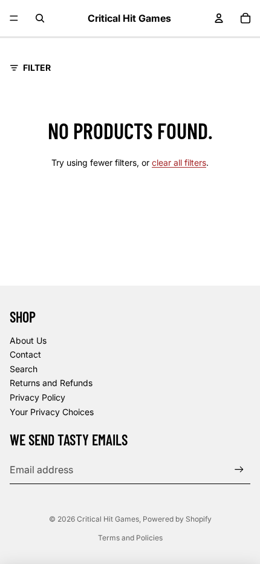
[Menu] (14, 18)
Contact (25, 354)
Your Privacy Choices (52, 412)
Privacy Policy (37, 397)
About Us (28, 340)
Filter (37, 67)
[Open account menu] (219, 18)
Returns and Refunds (51, 383)
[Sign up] (239, 469)
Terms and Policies (130, 537)
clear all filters (179, 162)
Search (23, 369)
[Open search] (40, 18)
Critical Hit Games (108, 518)
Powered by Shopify (177, 518)
